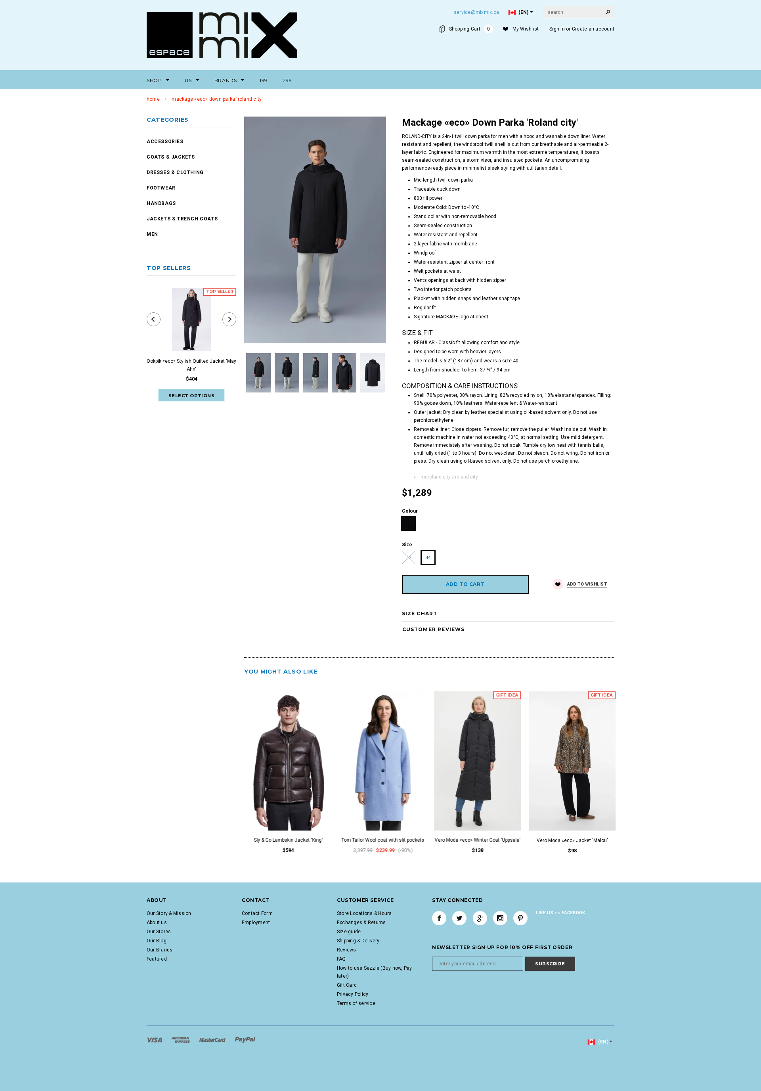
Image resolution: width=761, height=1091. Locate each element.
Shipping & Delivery (358, 941)
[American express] (181, 1040)
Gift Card (347, 985)
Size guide (349, 931)
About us (157, 922)
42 (408, 557)
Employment (256, 922)
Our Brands (159, 950)
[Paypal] (245, 1040)
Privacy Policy (352, 994)
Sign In (557, 29)
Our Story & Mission (169, 913)
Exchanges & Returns (361, 922)
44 (428, 557)
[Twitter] (459, 918)
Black (408, 523)
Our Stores (159, 931)
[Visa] (155, 1040)
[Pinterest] (520, 918)
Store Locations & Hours (364, 913)
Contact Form (257, 913)
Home (153, 99)
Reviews (346, 950)
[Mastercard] (213, 1040)
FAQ (341, 959)
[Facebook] (439, 918)
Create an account (593, 29)
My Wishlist (525, 29)
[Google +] (480, 918)
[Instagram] (500, 918)
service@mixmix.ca (476, 12)
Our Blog (156, 941)
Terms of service (356, 1003)
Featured (157, 959)
